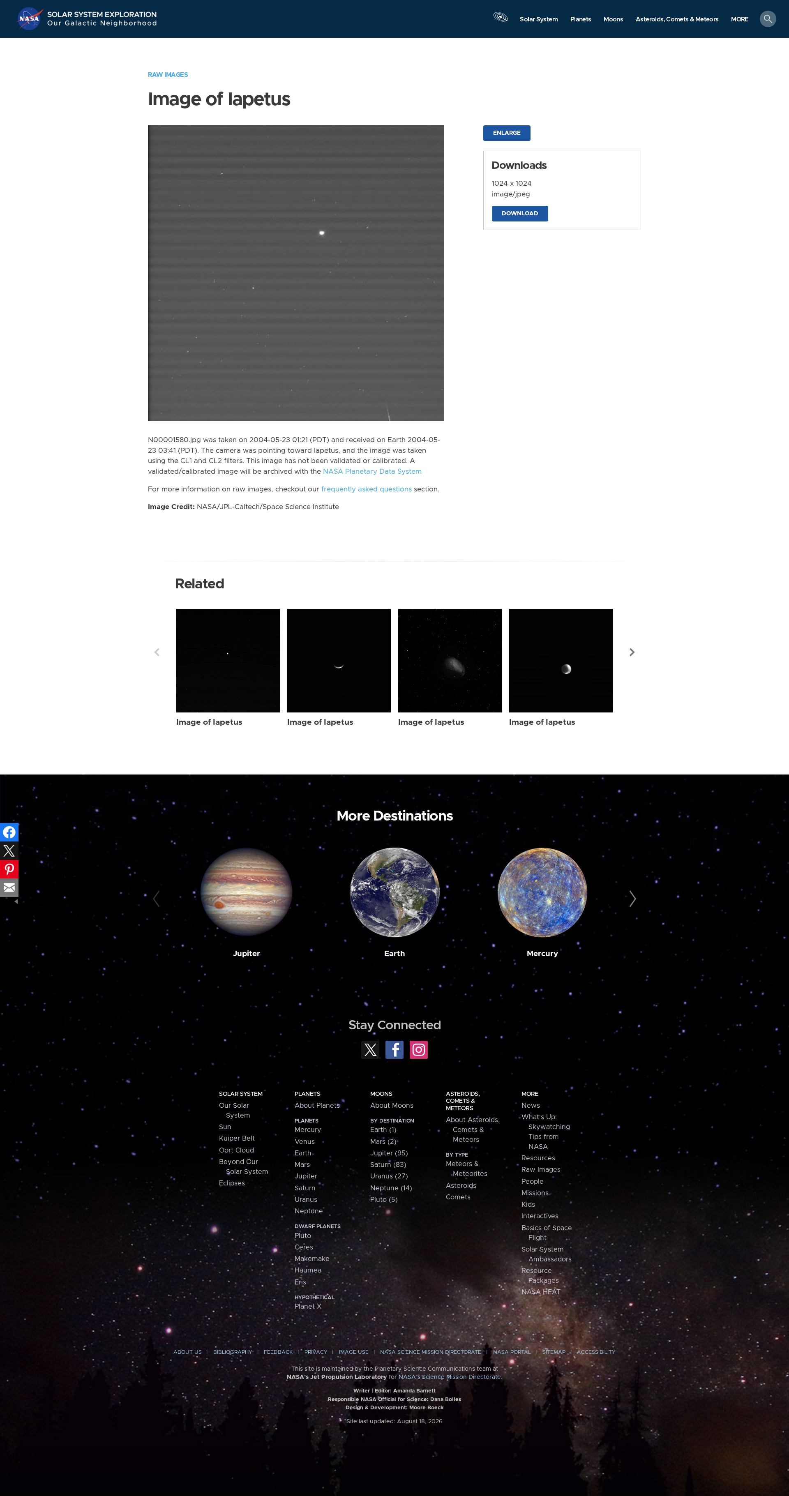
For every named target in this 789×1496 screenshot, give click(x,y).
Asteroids (461, 1186)
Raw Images (168, 75)
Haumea (308, 1270)
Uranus (306, 1199)
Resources (538, 1158)
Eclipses (232, 1183)
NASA (31, 18)
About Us (187, 1352)
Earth (394, 954)
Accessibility (596, 1352)
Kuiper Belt (237, 1138)
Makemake (312, 1259)
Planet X (308, 1306)
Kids (528, 1204)
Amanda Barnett (414, 1391)
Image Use (354, 1352)
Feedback (278, 1352)
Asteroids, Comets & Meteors (463, 1101)
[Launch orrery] (500, 21)
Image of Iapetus (209, 722)
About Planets (317, 1105)
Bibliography (232, 1352)
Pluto (303, 1236)
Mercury (542, 954)
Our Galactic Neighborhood (102, 24)
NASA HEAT (541, 1292)
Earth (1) (383, 1130)
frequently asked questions (366, 489)
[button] (740, 19)
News (530, 1105)
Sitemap (553, 1352)
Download (520, 214)
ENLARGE (507, 133)
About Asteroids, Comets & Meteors (473, 1130)
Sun (225, 1127)
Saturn (305, 1188)
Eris (300, 1282)
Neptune (309, 1211)
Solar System (240, 1094)
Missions (535, 1193)
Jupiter (246, 954)
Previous (156, 652)
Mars (302, 1165)
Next (632, 652)
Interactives (539, 1216)
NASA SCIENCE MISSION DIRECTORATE (430, 1352)
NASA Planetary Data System (372, 471)
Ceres (304, 1247)
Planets (307, 1094)
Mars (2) (383, 1142)
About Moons (391, 1105)
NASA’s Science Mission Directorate (450, 1377)
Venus (305, 1142)
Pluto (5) (384, 1199)
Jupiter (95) (389, 1153)
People (532, 1181)
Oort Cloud (236, 1150)
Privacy (316, 1352)
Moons (381, 1094)
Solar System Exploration (102, 12)
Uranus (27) (389, 1176)
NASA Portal (512, 1352)
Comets (458, 1197)
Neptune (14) (391, 1188)
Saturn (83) (388, 1165)
